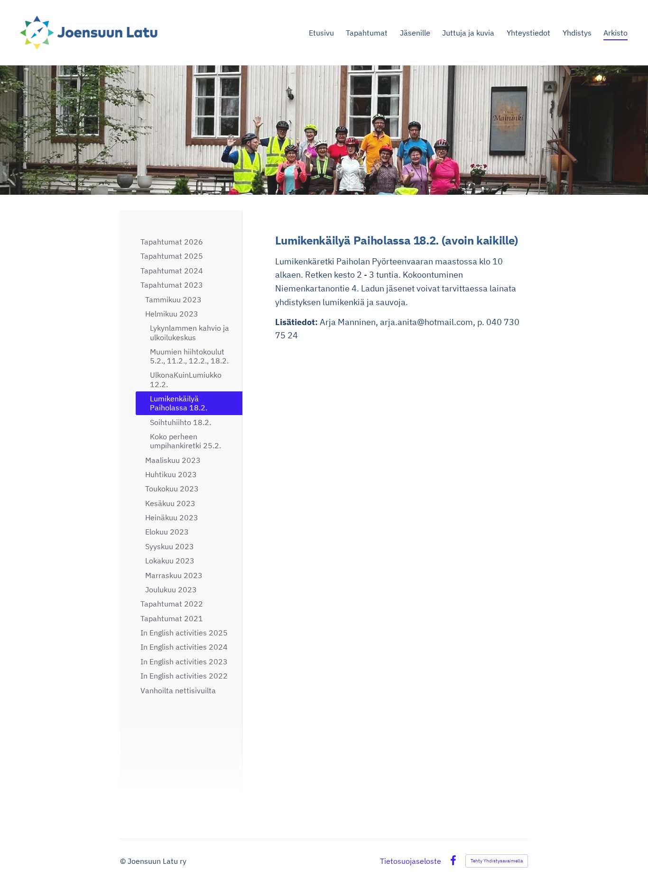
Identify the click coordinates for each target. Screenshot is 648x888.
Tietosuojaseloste (410, 861)
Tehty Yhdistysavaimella (497, 861)
